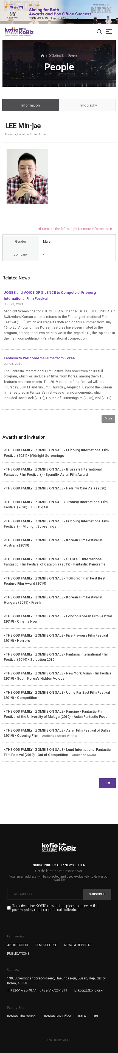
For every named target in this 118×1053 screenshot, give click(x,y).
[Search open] (99, 32)
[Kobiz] (25, 31)
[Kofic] (11, 31)
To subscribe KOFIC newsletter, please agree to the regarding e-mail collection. (55, 908)
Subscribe (97, 894)
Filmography (87, 105)
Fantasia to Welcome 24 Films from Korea (39, 358)
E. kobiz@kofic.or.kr (88, 990)
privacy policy (22, 910)
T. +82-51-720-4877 (21, 990)
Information (30, 105)
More (108, 418)
